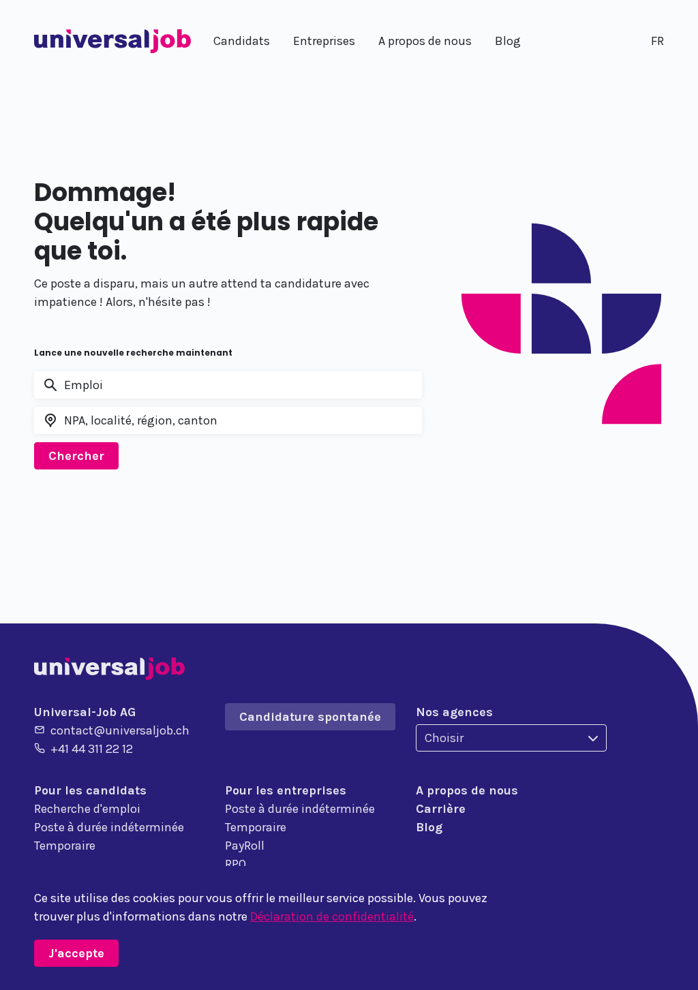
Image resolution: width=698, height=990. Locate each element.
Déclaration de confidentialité (332, 916)
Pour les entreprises (285, 790)
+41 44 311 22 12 (91, 748)
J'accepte (76, 953)
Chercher (76, 455)
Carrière (441, 808)
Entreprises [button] (324, 40)
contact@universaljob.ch (119, 730)
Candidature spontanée (310, 716)
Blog (429, 827)
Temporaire (64, 845)
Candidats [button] (241, 40)
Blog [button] (508, 40)
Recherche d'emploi (87, 808)
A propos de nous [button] (425, 40)
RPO (235, 863)
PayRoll (244, 845)
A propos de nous (467, 790)
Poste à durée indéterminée (109, 827)
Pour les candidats (90, 790)
